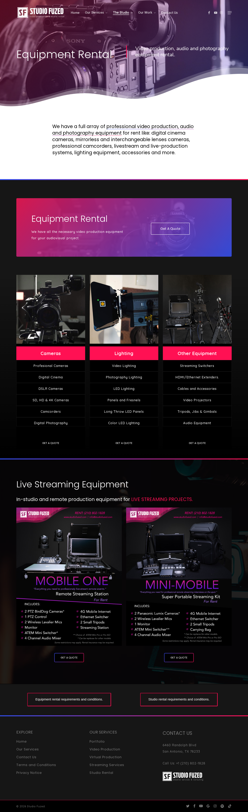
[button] (230, 13)
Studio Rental (101, 772)
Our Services (27, 749)
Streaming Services (107, 765)
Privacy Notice (29, 772)
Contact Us (26, 757)
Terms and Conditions (36, 765)
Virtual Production (106, 757)
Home (21, 741)
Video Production (105, 749)
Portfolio (97, 741)
